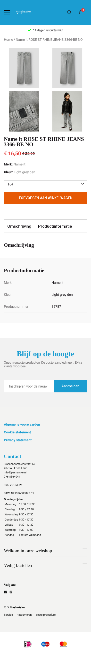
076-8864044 (12, 476)
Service (8, 614)
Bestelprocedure (46, 614)
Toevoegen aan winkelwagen (45, 198)
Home (8, 40)
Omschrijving (19, 226)
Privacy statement (18, 440)
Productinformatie (55, 226)
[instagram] (11, 593)
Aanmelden (70, 386)
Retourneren (24, 614)
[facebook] (5, 593)
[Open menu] (7, 12)
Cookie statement (17, 432)
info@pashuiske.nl (15, 472)
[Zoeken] (69, 12)
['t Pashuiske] (23, 12)
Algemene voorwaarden (22, 425)
